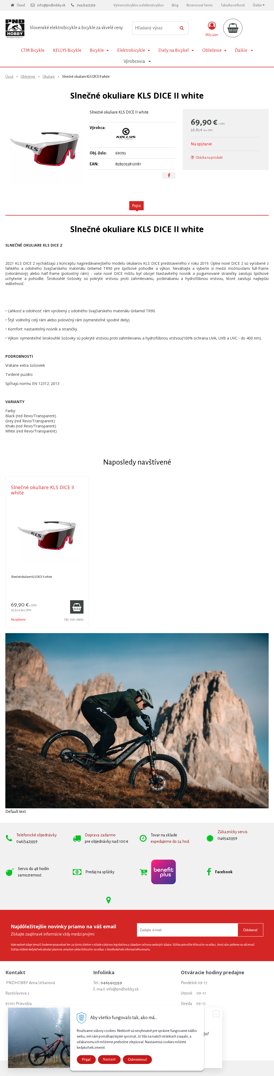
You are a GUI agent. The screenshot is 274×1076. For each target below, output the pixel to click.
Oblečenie (28, 77)
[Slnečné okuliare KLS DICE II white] (44, 149)
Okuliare (49, 77)
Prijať (86, 1059)
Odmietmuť (137, 1059)
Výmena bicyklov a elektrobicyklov (138, 5)
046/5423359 (86, 5)
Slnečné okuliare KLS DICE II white (42, 490)
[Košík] (232, 28)
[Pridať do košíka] (76, 607)
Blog (175, 5)
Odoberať (250, 930)
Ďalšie (257, 5)
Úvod (21, 5)
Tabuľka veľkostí (233, 5)
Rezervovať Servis (200, 5)
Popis (136, 206)
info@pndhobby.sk (51, 5)
